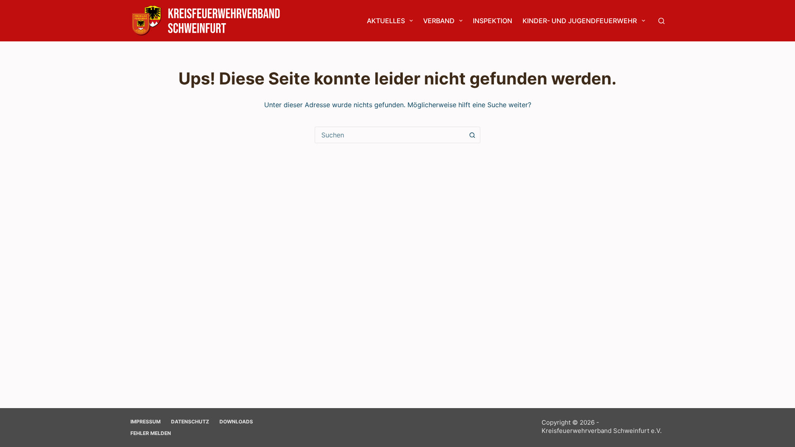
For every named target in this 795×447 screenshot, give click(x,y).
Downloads (236, 421)
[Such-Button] (472, 135)
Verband (439, 21)
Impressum (145, 421)
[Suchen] (661, 21)
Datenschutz (190, 421)
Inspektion (492, 21)
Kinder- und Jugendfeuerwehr (580, 21)
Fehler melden (150, 433)
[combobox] (389, 135)
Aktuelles (386, 21)
